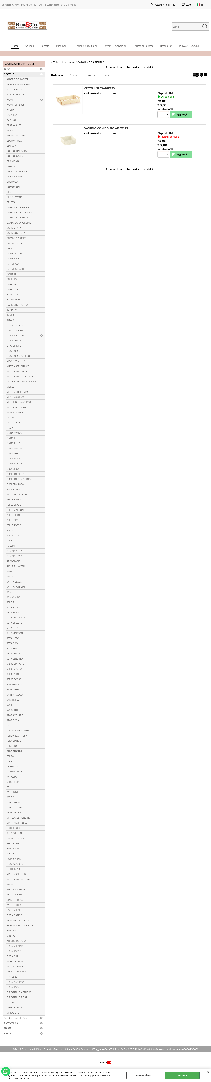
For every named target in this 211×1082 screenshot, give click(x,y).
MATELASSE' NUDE (17, 874)
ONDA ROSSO (14, 463)
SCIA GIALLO (13, 597)
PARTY (7, 1033)
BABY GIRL (12, 120)
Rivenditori (166, 45)
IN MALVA (12, 310)
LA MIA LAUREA (15, 325)
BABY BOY (12, 114)
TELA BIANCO (14, 740)
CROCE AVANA (14, 197)
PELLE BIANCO (14, 499)
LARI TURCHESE (15, 330)
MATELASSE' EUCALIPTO (20, 376)
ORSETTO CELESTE (17, 474)
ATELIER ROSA (14, 89)
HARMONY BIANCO (17, 304)
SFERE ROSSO (14, 679)
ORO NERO (13, 468)
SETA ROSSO (13, 648)
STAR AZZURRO (15, 715)
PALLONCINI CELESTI (18, 494)
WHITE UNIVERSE (16, 889)
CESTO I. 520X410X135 (99, 88)
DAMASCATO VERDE (18, 217)
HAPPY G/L (12, 284)
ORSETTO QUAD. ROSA (19, 479)
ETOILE (10, 248)
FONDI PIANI (13, 263)
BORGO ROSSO (15, 156)
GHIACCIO (12, 884)
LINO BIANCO (14, 345)
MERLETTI (12, 386)
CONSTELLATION (16, 838)
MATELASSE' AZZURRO (19, 879)
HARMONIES (13, 299)
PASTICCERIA (11, 1023)
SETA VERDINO (15, 658)
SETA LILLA (12, 627)
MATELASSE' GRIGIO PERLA (21, 381)
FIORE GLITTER (15, 253)
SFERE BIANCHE (15, 663)
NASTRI (8, 1028)
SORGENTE (13, 709)
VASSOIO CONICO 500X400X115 (106, 128)
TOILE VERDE (14, 910)
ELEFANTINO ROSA (17, 997)
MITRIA (10, 417)
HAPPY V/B (12, 294)
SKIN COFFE (13, 689)
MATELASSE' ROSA (17, 822)
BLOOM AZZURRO (16, 135)
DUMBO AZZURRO (17, 238)
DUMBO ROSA (14, 243)
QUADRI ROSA (14, 556)
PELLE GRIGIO (14, 504)
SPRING (11, 935)
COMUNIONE (14, 186)
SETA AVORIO (14, 607)
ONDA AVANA (14, 432)
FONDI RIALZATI (15, 268)
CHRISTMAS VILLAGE (18, 971)
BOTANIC (12, 930)
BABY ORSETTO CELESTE (20, 925)
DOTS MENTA (14, 227)
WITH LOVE (13, 792)
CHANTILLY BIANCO (17, 171)
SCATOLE (9, 74)
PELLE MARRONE (16, 509)
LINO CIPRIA (13, 802)
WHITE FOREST (15, 905)
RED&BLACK (13, 561)
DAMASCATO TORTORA (19, 212)
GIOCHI (8, 69)
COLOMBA (12, 181)
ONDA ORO (13, 453)
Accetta (182, 1075)
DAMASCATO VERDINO (19, 222)
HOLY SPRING (14, 858)
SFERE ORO (13, 674)
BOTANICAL (13, 848)
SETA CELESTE (14, 622)
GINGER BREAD (15, 899)
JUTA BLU (12, 320)
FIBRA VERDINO (15, 946)
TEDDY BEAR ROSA (17, 735)
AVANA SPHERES (16, 104)
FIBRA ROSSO (14, 951)
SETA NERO (13, 638)
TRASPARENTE (14, 771)
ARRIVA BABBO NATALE (19, 84)
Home (15, 45)
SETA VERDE (13, 653)
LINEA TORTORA (15, 335)
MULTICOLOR (14, 422)
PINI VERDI (12, 976)
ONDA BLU (12, 438)
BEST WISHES (14, 125)
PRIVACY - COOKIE (189, 45)
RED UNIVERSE (15, 894)
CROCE (10, 191)
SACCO (10, 576)
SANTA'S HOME (15, 966)
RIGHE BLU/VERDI (16, 566)
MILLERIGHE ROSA (17, 407)
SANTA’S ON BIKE (16, 586)
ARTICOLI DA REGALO (16, 1017)
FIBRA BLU (12, 956)
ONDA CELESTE (15, 443)
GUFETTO (12, 279)
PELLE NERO (13, 515)
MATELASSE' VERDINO (19, 817)
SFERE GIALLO (14, 668)
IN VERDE (12, 315)
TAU (9, 725)
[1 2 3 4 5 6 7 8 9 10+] (163, 115)
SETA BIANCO (14, 612)
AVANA (10, 99)
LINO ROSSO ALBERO (18, 355)
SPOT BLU (12, 853)
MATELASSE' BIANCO (18, 366)
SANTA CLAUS (14, 581)
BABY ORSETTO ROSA (18, 920)
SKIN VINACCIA (15, 694)
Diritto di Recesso (144, 45)
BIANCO (11, 130)
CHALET (11, 166)
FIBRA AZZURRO (15, 982)
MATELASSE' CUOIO (17, 371)
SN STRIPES (13, 699)
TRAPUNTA (12, 766)
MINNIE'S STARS (15, 412)
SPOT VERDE (13, 843)
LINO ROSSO (13, 350)
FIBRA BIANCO (14, 915)
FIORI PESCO (13, 828)
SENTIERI (11, 602)
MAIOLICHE (13, 1012)
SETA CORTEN (14, 833)
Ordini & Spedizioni (86, 45)
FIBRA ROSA (13, 987)
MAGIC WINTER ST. (17, 361)
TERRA (10, 756)
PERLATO (11, 530)
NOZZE (10, 427)
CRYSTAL (11, 202)
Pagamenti (62, 45)
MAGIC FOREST (15, 961)
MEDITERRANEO (15, 1007)
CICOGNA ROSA (15, 176)
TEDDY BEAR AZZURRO (19, 730)
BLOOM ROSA (14, 140)
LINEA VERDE (14, 340)
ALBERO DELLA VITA (17, 79)
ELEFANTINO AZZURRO (19, 992)
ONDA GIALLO (14, 448)
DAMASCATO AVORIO (18, 207)
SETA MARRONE (15, 633)
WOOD (10, 797)
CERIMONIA (13, 161)
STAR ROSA (13, 720)
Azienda (29, 45)
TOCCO (11, 761)
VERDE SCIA (13, 781)
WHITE (10, 786)
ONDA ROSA (13, 458)
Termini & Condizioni (115, 45)
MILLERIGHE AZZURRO (19, 402)
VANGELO (12, 776)
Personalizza (143, 1075)
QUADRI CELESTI (16, 551)
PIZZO (10, 540)
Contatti (45, 45)
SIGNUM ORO (14, 684)
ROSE (10, 571)
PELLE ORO (13, 520)
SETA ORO (12, 643)
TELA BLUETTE (14, 745)
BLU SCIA (11, 145)
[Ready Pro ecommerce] (105, 1062)
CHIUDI (208, 1072)
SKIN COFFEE (14, 812)
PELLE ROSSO (14, 525)
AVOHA (10, 109)
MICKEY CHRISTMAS (18, 391)
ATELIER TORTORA (17, 94)
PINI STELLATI (14, 535)
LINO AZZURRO (15, 807)
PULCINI (11, 545)
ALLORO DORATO (16, 940)
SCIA (9, 592)
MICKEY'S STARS (15, 397)
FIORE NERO (13, 258)
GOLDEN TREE (14, 274)
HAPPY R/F (12, 289)
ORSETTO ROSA (15, 484)
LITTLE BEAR (13, 869)
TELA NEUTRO (14, 751)
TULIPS (10, 1002)
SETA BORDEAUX (16, 617)
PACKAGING (13, 489)
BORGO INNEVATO (17, 150)
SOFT (9, 704)
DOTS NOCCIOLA (16, 233)
